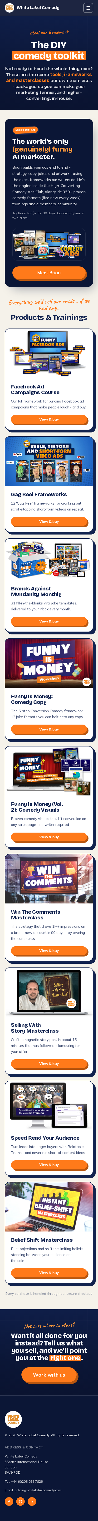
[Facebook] (9, 1501)
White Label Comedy (38, 7)
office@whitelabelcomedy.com (38, 1490)
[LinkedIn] (32, 1501)
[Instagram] (20, 1501)
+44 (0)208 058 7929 (27, 1481)
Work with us (49, 1374)
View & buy (49, 419)
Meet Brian (49, 272)
